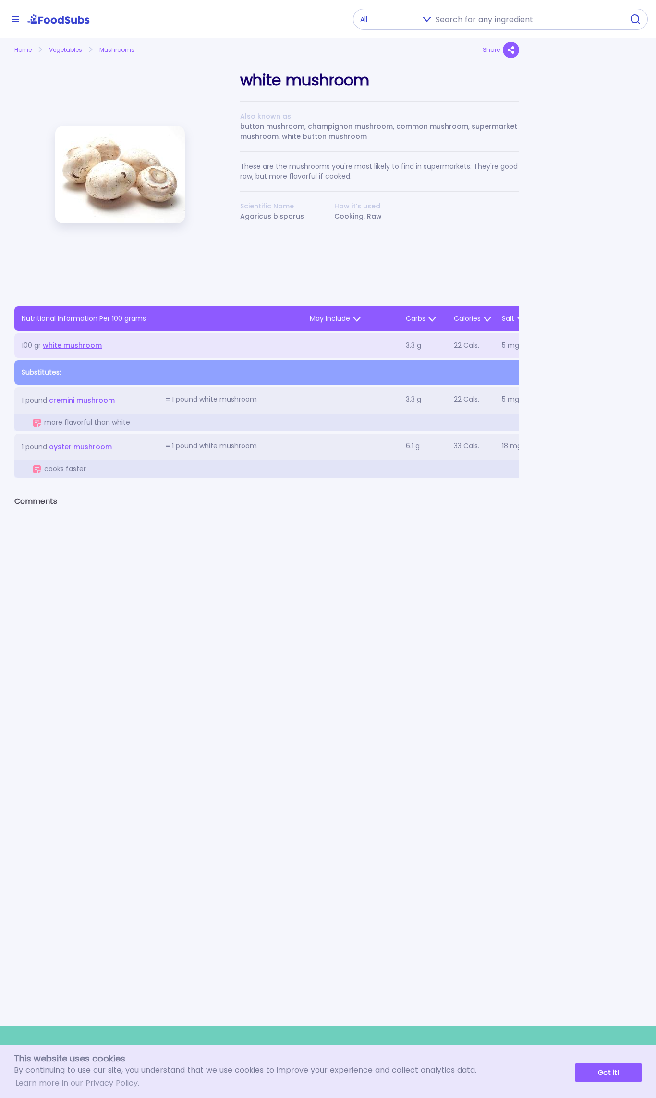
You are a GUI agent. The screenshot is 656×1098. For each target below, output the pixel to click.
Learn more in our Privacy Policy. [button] (77, 1082)
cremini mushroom (82, 400)
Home (23, 50)
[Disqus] (266, 639)
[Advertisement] (588, 262)
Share (491, 50)
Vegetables (65, 50)
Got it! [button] (608, 1072)
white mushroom (72, 345)
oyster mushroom (80, 446)
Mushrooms (116, 50)
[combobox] (527, 19)
